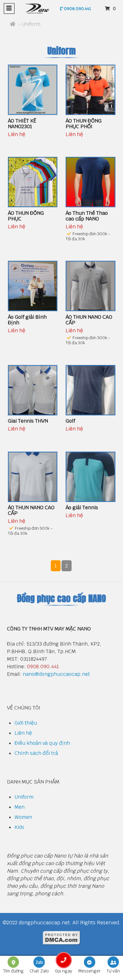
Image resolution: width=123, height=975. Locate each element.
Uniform (24, 797)
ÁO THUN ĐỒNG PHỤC (26, 216)
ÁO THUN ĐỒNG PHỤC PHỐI (84, 123)
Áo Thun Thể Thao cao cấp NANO (87, 216)
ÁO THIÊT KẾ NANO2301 (22, 123)
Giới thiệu (26, 723)
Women (23, 817)
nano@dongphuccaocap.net (56, 674)
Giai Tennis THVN (28, 421)
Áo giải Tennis (82, 507)
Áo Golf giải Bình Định (27, 320)
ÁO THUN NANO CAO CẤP (89, 320)
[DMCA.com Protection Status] (61, 943)
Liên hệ (23, 733)
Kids (19, 827)
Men (20, 807)
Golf (70, 421)
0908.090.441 (77, 8)
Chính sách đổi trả (36, 753)
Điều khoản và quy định (42, 743)
